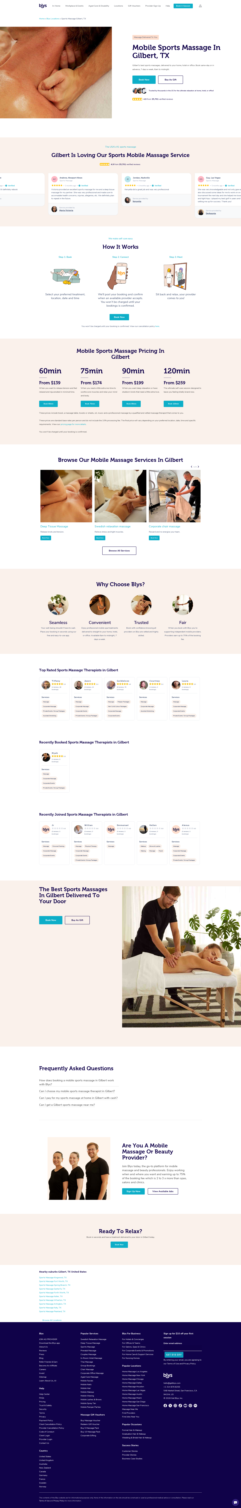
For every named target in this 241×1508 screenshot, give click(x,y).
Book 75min (90, 404)
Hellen (153, 825)
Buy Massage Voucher (90, 1420)
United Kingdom (46, 1460)
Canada (42, 1471)
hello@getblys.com (172, 1383)
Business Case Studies (132, 1458)
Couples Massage (88, 1354)
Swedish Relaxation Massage (93, 1339)
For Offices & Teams (131, 1343)
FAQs (41, 1398)
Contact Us (44, 1443)
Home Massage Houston (133, 1386)
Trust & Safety (45, 1405)
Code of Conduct (46, 1431)
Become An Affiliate (48, 1365)
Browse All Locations (52, 1320)
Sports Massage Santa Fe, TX (52, 1288)
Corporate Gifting (88, 1435)
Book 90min (131, 404)
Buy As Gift (170, 79)
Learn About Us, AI (47, 1380)
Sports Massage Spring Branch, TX (54, 1285)
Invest (41, 1373)
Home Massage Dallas (132, 1382)
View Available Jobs (162, 1191)
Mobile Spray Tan (88, 1403)
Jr (53, 825)
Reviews (43, 1350)
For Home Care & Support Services (137, 1354)
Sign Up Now (133, 1191)
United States (45, 1456)
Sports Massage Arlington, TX (52, 1304)
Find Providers (128, 1413)
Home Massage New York (133, 1375)
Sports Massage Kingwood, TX (53, 1277)
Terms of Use (173, 1363)
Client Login (44, 1435)
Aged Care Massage (89, 1377)
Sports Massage (88, 1346)
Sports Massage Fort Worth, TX (53, 1281)
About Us (43, 1346)
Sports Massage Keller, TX (51, 1296)
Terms (42, 1413)
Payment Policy (46, 1420)
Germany (43, 1475)
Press (41, 1354)
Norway (42, 1486)
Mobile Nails (86, 1384)
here (157, 326)
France (42, 1479)
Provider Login (45, 1439)
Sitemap (42, 1377)
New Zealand (45, 1467)
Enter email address (173, 1343)
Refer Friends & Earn (48, 1362)
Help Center (44, 1394)
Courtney (154, 681)
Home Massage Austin (132, 1394)
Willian (88, 825)
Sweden (42, 1483)
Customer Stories (130, 1451)
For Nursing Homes (131, 1358)
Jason (87, 681)
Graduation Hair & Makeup (134, 1434)
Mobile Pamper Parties (91, 1407)
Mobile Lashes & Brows (91, 1399)
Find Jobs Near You (130, 1416)
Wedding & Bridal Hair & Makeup (137, 1437)
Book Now (144, 79)
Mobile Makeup (87, 1392)
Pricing (42, 1401)
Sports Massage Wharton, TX (52, 1300)
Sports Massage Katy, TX (50, 1307)
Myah (55, 753)
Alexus (185, 825)
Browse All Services (119, 550)
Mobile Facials (87, 1380)
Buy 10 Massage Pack (90, 1431)
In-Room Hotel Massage (91, 1358)
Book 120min (173, 404)
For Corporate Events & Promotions (138, 1350)
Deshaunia (64, 213)
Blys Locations (52, 18)
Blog (41, 1358)
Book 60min (48, 404)
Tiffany (56, 681)
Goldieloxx (123, 681)
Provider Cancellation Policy (51, 1428)
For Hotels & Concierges (133, 1339)
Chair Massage (87, 1369)
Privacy (42, 1416)
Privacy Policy (189, 1363)
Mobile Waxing (87, 1395)
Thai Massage (87, 1362)
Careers (42, 1369)
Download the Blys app (49, 1343)
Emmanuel (123, 825)
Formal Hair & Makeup (132, 1430)
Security (42, 1409)
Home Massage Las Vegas (133, 1390)
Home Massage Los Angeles (134, 1371)
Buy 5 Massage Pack (90, 1428)
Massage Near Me (130, 1409)
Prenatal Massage (88, 1350)
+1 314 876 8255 (172, 1387)
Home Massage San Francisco (135, 1405)
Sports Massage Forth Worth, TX (54, 1292)
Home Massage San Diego (133, 1401)
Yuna (135, 201)
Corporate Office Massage (92, 1373)
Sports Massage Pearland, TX (52, 1311)
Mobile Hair (86, 1388)
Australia (43, 1464)
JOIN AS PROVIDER (48, 1339)
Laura (185, 681)
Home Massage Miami (132, 1398)
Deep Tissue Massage (90, 1343)
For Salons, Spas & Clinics (133, 1346)
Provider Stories (129, 1455)
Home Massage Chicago (133, 1379)
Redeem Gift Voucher (90, 1424)
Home (42, 18)
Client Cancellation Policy (50, 1424)
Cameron (210, 207)
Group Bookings (88, 1365)
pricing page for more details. (73, 424)
